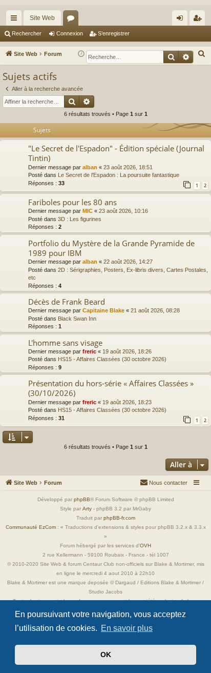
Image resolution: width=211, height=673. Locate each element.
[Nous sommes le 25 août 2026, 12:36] (81, 54)
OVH (145, 545)
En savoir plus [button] (127, 628)
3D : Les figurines (79, 219)
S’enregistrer (114, 33)
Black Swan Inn (77, 318)
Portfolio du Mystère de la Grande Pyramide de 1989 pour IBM (111, 248)
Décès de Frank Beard (66, 301)
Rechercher (26, 33)
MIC (87, 211)
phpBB (82, 499)
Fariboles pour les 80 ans (72, 202)
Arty (87, 508)
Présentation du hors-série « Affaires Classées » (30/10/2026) (111, 388)
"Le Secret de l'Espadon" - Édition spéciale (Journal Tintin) (116, 153)
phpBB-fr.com (119, 518)
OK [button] (105, 654)
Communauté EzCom (31, 527)
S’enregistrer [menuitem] (199, 20)
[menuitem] (201, 54)
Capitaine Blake (103, 310)
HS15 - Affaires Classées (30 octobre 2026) (112, 359)
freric (89, 351)
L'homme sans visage (65, 343)
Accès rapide (16, 20)
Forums (72, 20)
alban (89, 167)
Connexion (69, 33)
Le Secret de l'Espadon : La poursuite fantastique (118, 175)
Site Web (42, 18)
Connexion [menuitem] (181, 20)
